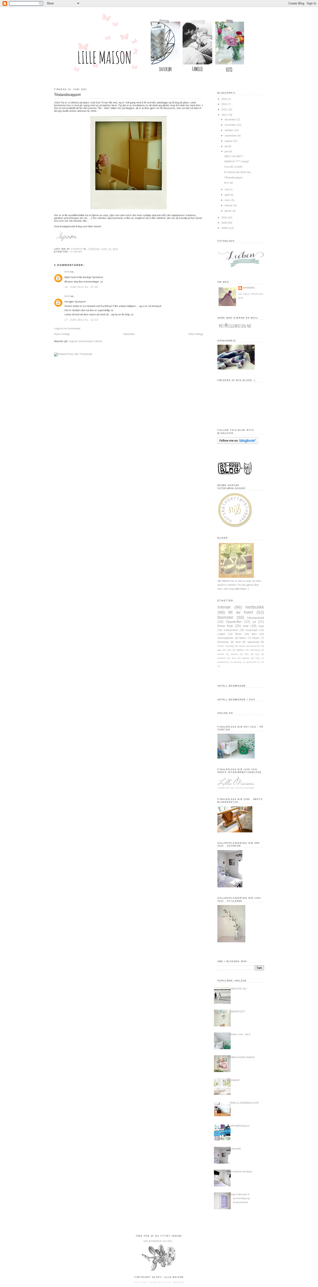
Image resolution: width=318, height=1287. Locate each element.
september (231, 135)
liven (67, 271)
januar (228, 210)
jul (254, 621)
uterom (234, 654)
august (229, 141)
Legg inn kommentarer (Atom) (85, 341)
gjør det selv (224, 650)
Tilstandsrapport (233, 177)
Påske (255, 638)
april (227, 194)
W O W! (228, 182)
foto (247, 654)
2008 (224, 228)
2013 (224, 104)
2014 (224, 99)
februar (229, 205)
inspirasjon (252, 630)
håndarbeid (255, 618)
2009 (224, 222)
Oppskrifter (234, 621)
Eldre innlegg (196, 334)
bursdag (237, 662)
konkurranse (231, 630)
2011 (224, 114)
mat (245, 626)
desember (231, 119)
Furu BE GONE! (233, 166)
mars (228, 200)
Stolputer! (235, 1080)
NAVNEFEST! (237, 1011)
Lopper (221, 634)
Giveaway (223, 641)
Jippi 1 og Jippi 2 (233, 156)
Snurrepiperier (225, 638)
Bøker (242, 638)
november (231, 124)
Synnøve (249, 288)
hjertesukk (251, 662)
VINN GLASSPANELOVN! (244, 1102)
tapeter (246, 658)
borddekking (223, 662)
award (242, 646)
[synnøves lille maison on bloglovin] (237, 443)
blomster (225, 617)
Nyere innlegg (62, 334)
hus (257, 654)
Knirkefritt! (235, 1148)
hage (261, 626)
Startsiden (129, 334)
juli (226, 146)
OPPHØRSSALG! (240, 1125)
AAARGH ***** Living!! (236, 161)
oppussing (253, 641)
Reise (238, 634)
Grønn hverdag (225, 646)
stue (234, 658)
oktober (229, 130)
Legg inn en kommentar (67, 328)
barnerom (255, 646)
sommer (221, 658)
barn (254, 634)
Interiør (76, 252)
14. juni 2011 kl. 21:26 (81, 287)
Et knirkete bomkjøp (241, 1171)
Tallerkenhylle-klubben (242, 1057)
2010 (224, 217)
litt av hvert (240, 612)
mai (227, 189)
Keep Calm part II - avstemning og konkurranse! (240, 1198)
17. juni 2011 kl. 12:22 (81, 319)
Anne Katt (225, 626)
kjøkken (241, 650)
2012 (224, 109)
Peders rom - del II (240, 1034)
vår (262, 662)
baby (257, 658)
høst (238, 641)
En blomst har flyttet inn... (238, 172)
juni (227, 151)
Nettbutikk (254, 607)
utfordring (255, 650)
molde (220, 654)
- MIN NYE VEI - (239, 988)
